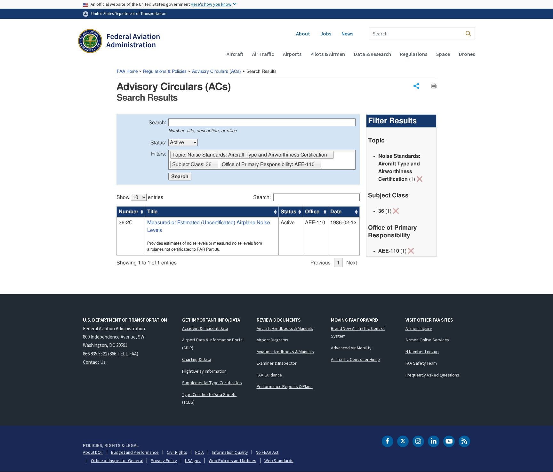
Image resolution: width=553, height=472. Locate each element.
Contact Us (94, 362)
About (303, 33)
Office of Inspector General (117, 460)
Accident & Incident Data (205, 328)
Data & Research (372, 54)
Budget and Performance (135, 452)
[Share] (416, 86)
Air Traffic (263, 54)
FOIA (199, 452)
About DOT (93, 452)
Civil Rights (177, 452)
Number (128, 211)
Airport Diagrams (272, 340)
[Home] (119, 42)
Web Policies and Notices (232, 460)
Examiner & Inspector (277, 363)
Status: (158, 142)
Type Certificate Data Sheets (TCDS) (209, 398)
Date (335, 211)
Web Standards (278, 460)
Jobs (325, 33)
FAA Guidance (269, 375)
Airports (292, 54)
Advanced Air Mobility (351, 348)
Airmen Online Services (427, 340)
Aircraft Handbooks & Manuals (285, 328)
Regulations (413, 54)
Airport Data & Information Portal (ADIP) (213, 344)
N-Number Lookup (422, 351)
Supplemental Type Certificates (212, 382)
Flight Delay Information (204, 371)
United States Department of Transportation (128, 13)
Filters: (158, 153)
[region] (238, 227)
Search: (157, 122)
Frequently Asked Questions (432, 375)
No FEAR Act (267, 452)
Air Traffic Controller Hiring (355, 359)
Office (312, 211)
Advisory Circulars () (216, 71)
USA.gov (193, 460)
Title (152, 211)
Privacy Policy (164, 460)
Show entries (139, 197)
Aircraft (235, 54)
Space (443, 54)
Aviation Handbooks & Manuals (285, 351)
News (347, 33)
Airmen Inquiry (418, 328)
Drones (467, 54)
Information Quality (230, 452)
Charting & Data (196, 359)
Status (288, 211)
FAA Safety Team (421, 363)
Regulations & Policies (165, 71)
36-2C (125, 222)
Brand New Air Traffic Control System (358, 332)
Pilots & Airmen (327, 54)
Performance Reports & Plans (285, 386)
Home (127, 71)
